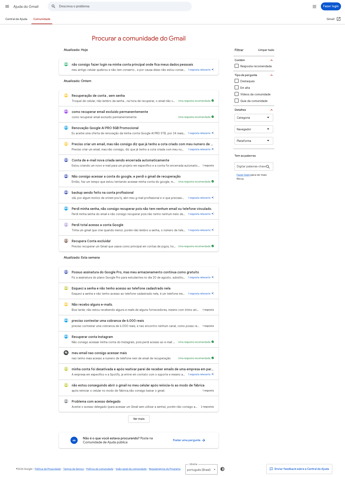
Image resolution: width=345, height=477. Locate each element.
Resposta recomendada (256, 66)
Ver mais (139, 419)
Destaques (247, 81)
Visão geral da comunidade (131, 468)
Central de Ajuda (16, 19)
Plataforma (244, 141)
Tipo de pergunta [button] (246, 75)
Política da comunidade (99, 468)
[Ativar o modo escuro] (222, 469)
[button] (7, 6)
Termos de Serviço (73, 468)
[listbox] (201, 469)
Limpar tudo (266, 50)
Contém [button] (240, 60)
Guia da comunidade (254, 101)
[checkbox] (254, 94)
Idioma (193, 464)
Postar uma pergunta (187, 440)
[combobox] (125, 6)
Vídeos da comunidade (255, 94)
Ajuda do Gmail (26, 6)
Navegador (244, 129)
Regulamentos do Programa (164, 468)
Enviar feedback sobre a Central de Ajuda (301, 469)
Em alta (245, 88)
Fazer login (243, 175)
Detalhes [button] (240, 110)
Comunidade (41, 19)
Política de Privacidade (48, 468)
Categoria (243, 117)
